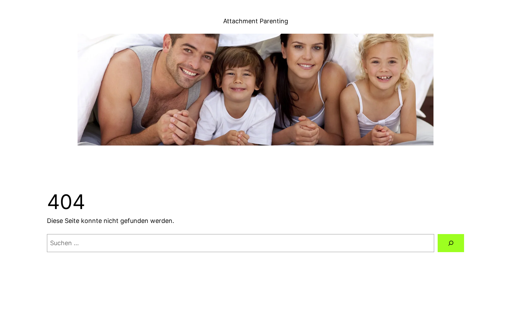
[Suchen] (451, 243)
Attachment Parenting (255, 21)
